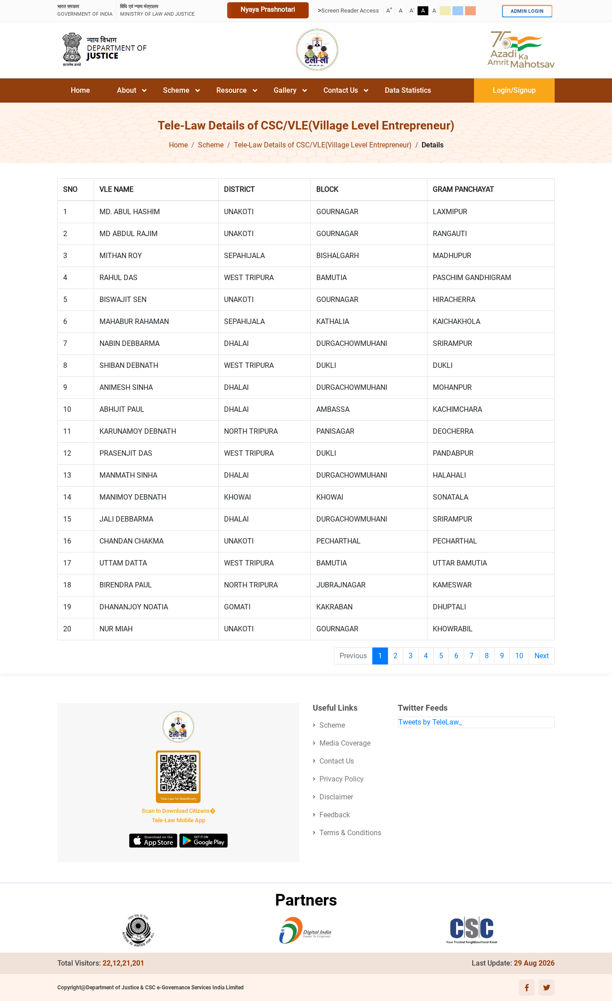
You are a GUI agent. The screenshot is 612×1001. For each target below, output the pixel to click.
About (126, 90)
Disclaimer (336, 797)
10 (519, 656)
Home (80, 90)
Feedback (334, 815)
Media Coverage (345, 743)
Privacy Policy (341, 779)
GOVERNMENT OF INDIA (84, 10)
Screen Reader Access (350, 10)
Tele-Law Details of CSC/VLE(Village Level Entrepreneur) (323, 145)
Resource (231, 90)
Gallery (285, 90)
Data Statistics (408, 90)
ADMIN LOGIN (527, 11)
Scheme (176, 90)
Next (541, 656)
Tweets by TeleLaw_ (430, 722)
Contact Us (340, 90)
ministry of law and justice (157, 10)
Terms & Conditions (350, 832)
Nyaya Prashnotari (268, 9)
